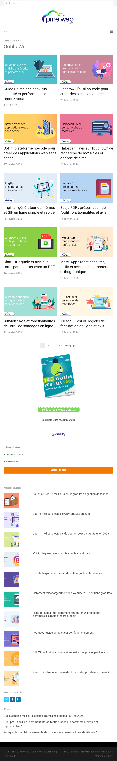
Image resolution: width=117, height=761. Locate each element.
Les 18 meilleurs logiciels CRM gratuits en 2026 (61, 514)
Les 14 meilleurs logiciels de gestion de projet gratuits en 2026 (71, 534)
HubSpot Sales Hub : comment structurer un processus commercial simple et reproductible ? (66, 614)
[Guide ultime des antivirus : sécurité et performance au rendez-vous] (30, 57)
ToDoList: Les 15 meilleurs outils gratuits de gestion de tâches (70, 494)
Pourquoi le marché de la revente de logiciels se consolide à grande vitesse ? (50, 732)
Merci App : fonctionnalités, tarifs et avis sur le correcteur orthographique (84, 266)
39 (61, 346)
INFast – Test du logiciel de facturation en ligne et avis (82, 324)
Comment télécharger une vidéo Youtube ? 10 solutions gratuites (72, 593)
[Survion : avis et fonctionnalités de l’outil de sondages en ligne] (30, 289)
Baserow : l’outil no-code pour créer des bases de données (84, 91)
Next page (70, 345)
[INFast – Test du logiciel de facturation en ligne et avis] (86, 289)
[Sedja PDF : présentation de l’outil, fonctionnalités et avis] (86, 175)
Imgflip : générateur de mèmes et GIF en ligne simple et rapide (29, 210)
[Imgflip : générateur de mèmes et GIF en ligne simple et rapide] (30, 175)
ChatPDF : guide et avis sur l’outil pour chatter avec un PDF (29, 264)
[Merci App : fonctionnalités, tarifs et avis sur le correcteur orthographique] (86, 229)
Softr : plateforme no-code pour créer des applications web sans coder (30, 153)
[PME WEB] (58, 17)
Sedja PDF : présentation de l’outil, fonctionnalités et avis (83, 210)
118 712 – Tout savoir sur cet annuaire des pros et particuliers (70, 653)
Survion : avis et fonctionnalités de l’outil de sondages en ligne (29, 324)
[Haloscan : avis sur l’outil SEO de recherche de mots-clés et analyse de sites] (86, 116)
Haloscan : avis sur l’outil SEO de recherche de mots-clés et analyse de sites (86, 153)
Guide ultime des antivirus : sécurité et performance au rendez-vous (26, 94)
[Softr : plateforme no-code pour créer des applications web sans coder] (30, 116)
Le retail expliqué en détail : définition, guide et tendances (67, 573)
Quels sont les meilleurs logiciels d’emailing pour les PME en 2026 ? (44, 716)
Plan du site (10, 756)
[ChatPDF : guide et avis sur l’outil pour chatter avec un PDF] (30, 229)
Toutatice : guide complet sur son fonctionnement (63, 633)
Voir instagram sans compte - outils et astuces (61, 553)
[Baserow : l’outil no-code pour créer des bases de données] (86, 57)
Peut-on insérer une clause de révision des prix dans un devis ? (71, 672)
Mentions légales (104, 756)
